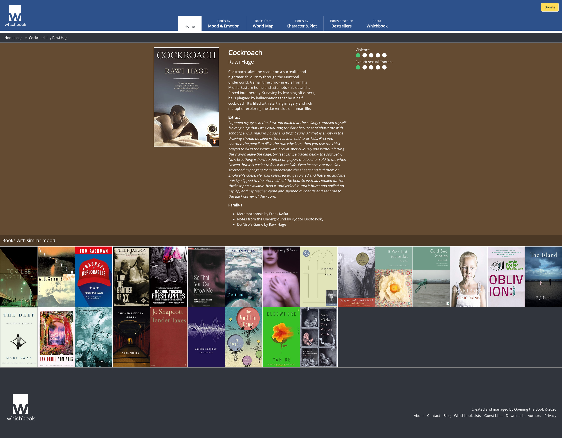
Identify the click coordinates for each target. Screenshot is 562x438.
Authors (534, 415)
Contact (433, 415)
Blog (447, 415)
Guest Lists (493, 415)
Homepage (13, 37)
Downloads (515, 415)
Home (190, 26)
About (419, 415)
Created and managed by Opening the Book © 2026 (514, 409)
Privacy (550, 415)
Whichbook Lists (467, 415)
